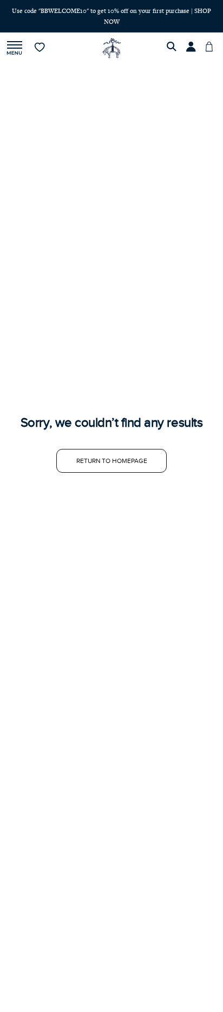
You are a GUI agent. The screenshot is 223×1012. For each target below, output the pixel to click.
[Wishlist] (40, 48)
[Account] (192, 48)
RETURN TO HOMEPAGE (111, 461)
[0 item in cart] (212, 48)
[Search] (173, 48)
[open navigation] (14, 48)
